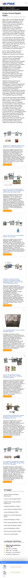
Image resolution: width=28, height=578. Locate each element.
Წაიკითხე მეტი (7, 164)
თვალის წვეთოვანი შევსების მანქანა (13, 509)
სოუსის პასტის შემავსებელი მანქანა (12, 525)
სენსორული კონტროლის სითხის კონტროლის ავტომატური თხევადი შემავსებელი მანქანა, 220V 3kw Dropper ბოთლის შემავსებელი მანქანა (13, 281)
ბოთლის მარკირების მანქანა (11, 534)
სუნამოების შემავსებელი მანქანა (12, 519)
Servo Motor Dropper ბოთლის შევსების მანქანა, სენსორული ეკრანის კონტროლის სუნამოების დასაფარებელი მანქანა (13, 191)
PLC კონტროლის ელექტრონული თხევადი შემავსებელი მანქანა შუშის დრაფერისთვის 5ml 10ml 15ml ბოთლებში (13, 463)
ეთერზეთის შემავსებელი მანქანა (12, 506)
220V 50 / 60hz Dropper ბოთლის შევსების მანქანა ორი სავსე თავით (13, 236)
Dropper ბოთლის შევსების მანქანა (12, 499)
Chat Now (13, 574)
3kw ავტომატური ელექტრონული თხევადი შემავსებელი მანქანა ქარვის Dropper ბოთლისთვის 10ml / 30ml (13, 417)
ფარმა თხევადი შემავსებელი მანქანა (13, 522)
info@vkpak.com (16, 554)
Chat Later (20, 574)
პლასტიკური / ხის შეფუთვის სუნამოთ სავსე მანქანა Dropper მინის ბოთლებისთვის (13, 146)
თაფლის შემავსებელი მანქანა (11, 512)
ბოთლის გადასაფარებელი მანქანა (12, 531)
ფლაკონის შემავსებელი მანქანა (12, 528)
